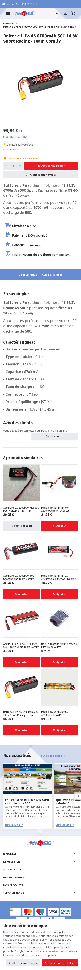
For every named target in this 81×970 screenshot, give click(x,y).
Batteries (8, 23)
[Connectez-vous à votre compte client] (65, 13)
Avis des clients (52, 274)
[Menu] (8, 13)
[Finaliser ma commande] (73, 13)
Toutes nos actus (50, 756)
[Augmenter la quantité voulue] (20, 166)
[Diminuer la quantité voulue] (6, 166)
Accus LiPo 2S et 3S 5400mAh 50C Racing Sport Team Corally (21, 645)
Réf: (5, 149)
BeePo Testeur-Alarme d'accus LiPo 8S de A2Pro (59, 645)
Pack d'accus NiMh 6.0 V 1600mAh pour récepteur (56, 509)
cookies (7, 939)
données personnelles (61, 951)
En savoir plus (28, 274)
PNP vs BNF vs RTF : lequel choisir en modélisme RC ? (27, 801)
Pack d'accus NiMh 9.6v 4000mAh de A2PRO (54, 713)
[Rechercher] (57, 13)
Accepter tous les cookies (60, 963)
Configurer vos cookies (23, 963)
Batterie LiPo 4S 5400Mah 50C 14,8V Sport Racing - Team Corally (20, 713)
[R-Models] (24, 13)
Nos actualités (17, 755)
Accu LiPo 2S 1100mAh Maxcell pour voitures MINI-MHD (21, 509)
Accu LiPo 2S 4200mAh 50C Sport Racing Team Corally (18, 577)
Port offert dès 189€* (15, 137)
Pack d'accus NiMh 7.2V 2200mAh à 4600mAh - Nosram (58, 577)
